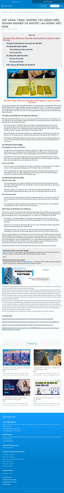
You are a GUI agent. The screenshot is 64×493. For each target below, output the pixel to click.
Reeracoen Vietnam (8, 463)
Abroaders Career (8, 473)
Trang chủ (5, 12)
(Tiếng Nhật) (12, 430)
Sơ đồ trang (7, 484)
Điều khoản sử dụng (9, 482)
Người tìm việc (16, 1)
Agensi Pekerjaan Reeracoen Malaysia (14, 459)
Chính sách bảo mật (9, 479)
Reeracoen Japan (8, 466)
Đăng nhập (44, 6)
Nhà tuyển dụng (48, 1)
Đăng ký (55, 6)
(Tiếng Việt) (12, 428)
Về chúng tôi (7, 477)
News (3, 29)
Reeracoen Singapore (9, 457)
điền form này (28, 261)
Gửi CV (5, 252)
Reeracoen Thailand (8, 454)
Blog (11, 12)
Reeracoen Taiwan (8, 461)
